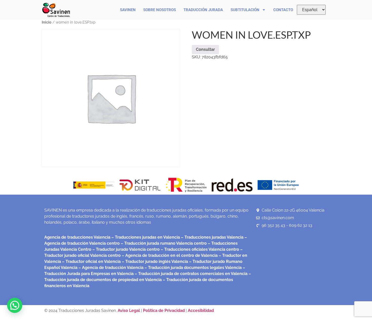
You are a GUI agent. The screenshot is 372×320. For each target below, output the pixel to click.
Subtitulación (245, 10)
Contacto (283, 10)
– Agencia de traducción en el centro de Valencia (169, 255)
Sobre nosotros (159, 10)
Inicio (46, 22)
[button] (14, 305)
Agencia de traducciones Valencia (77, 237)
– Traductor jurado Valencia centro (125, 249)
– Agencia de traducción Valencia (110, 267)
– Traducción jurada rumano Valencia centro (163, 243)
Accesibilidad (201, 310)
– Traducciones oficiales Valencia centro (199, 249)
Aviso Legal (129, 310)
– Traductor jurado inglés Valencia (155, 261)
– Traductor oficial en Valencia (91, 261)
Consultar (205, 49)
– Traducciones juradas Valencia (211, 237)
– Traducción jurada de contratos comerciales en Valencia (190, 273)
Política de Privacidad (164, 310)
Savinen (128, 10)
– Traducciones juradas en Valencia (145, 237)
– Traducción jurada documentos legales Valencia (192, 267)
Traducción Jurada (203, 10)
